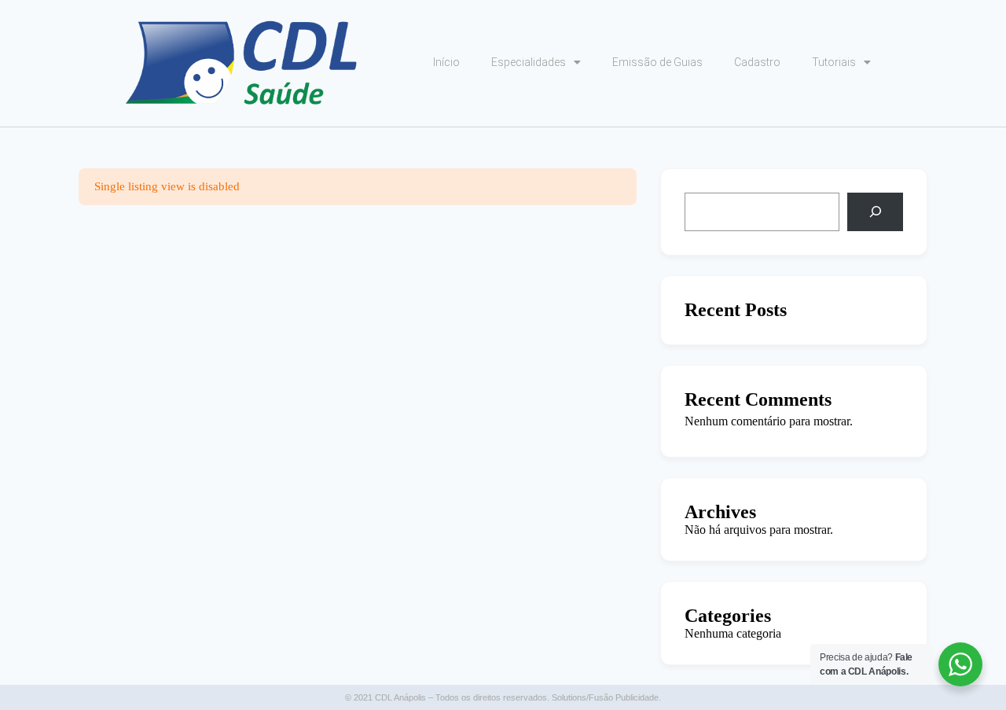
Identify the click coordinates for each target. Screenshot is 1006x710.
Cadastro (757, 62)
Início (446, 62)
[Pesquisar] (875, 212)
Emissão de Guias (657, 62)
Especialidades (528, 62)
